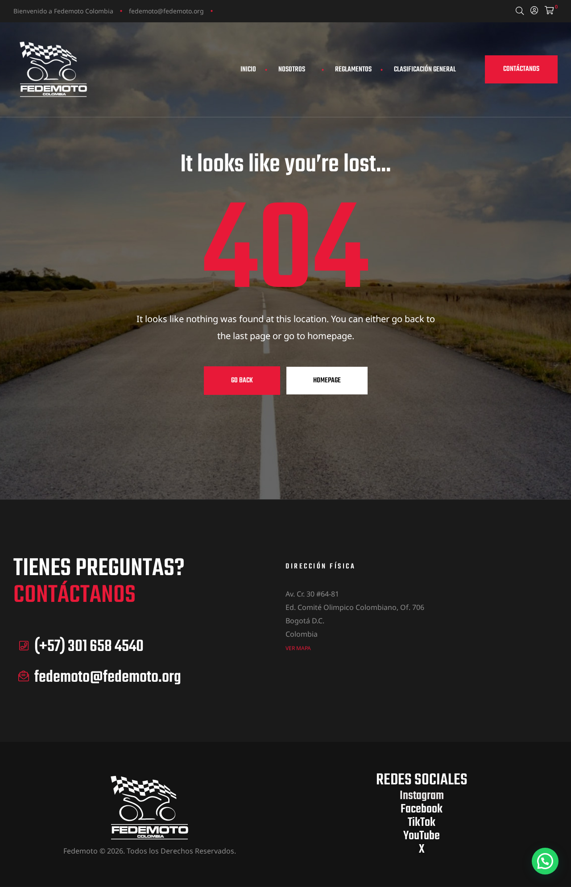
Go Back (242, 380)
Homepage (327, 380)
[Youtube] (256, 11)
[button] (521, 69)
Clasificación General (425, 69)
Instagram (422, 795)
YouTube (421, 836)
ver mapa (298, 648)
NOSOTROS (291, 69)
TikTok (421, 822)
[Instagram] (222, 11)
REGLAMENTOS (353, 69)
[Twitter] (239, 11)
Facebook (422, 809)
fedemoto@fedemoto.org (166, 11)
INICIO (248, 69)
